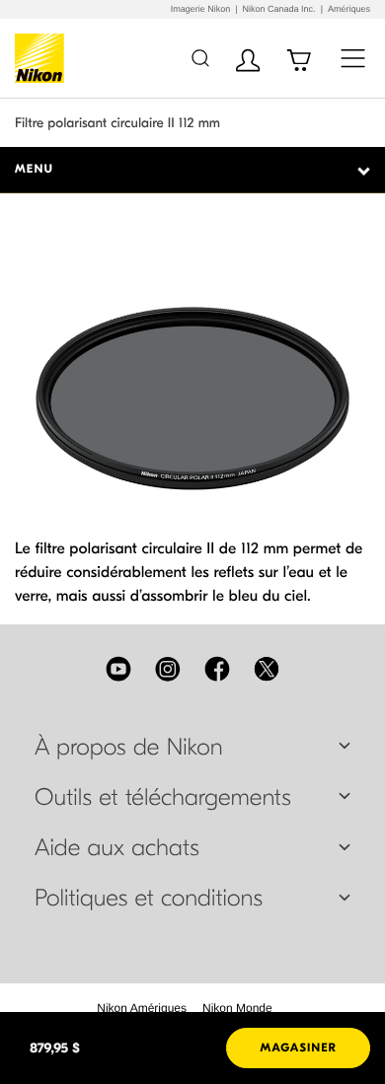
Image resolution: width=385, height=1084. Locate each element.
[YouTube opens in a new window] (118, 669)
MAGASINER (298, 1048)
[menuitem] (142, 1008)
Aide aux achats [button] (117, 848)
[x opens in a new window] (266, 669)
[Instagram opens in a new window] (168, 669)
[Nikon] (43, 58)
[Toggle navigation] (353, 58)
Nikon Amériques (142, 1008)
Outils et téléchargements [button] (163, 798)
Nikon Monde (237, 1008)
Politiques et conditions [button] (149, 898)
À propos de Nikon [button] (129, 747)
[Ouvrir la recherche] (200, 58)
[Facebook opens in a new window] (217, 669)
